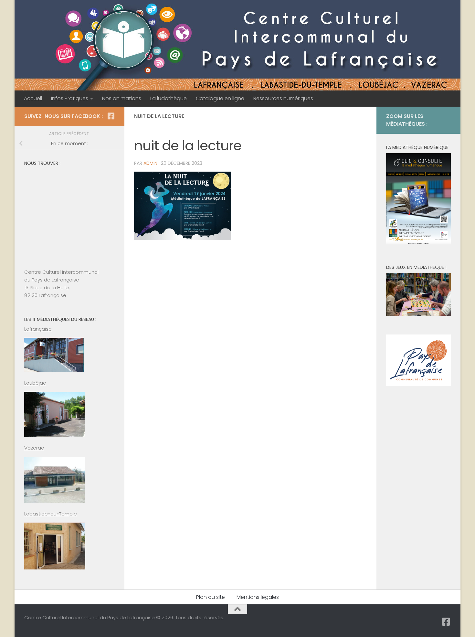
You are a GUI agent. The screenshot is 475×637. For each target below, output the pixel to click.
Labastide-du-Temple (50, 513)
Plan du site (210, 597)
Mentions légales (258, 597)
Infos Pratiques (69, 98)
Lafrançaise (38, 328)
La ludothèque (168, 98)
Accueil (33, 98)
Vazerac (34, 447)
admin (150, 163)
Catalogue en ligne (220, 98)
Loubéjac (35, 382)
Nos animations (121, 98)
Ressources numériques (283, 98)
